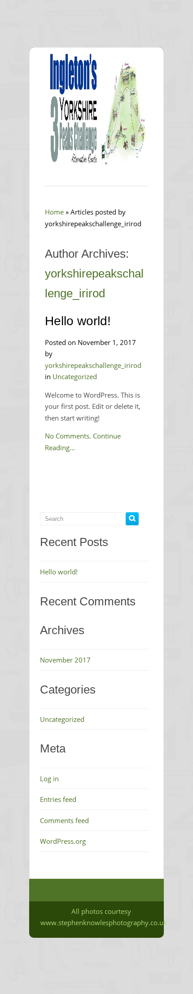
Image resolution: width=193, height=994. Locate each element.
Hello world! (78, 321)
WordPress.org (63, 841)
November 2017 (65, 659)
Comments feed (64, 820)
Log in (49, 778)
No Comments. (68, 435)
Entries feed (58, 799)
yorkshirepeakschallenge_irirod (93, 365)
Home (54, 211)
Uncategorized (75, 376)
